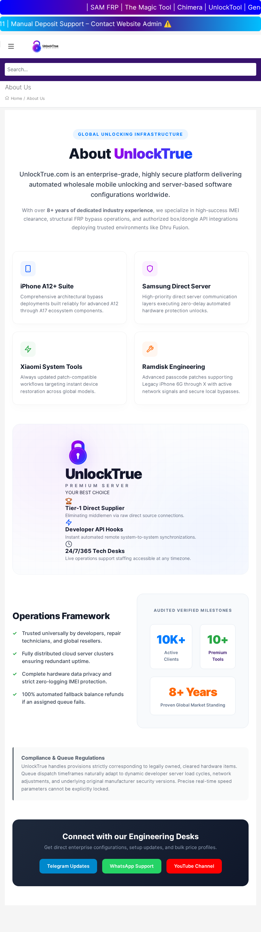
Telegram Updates (68, 866)
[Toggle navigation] (11, 46)
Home (16, 98)
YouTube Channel (194, 866)
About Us (36, 98)
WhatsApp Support (132, 866)
